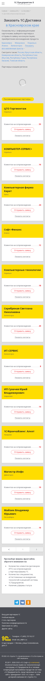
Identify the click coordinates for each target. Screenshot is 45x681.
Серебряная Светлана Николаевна (18, 310)
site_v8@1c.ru (22, 640)
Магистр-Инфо (14, 471)
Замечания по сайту (10, 626)
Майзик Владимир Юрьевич (16, 512)
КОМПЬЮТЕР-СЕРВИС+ (18, 149)
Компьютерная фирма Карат (18, 189)
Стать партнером (9, 620)
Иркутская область (33, 52)
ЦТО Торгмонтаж (15, 108)
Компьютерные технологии (22, 270)
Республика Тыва (18, 58)
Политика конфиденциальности (14, 623)
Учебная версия (8, 617)
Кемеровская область (11, 55)
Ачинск (5, 45)
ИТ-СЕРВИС (11, 350)
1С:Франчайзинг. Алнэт (19, 431)
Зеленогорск (16, 45)
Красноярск (7, 43)
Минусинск (20, 43)
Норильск (32, 43)
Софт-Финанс (13, 229)
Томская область (17, 60)
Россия (21, 52)
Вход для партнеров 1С (11, 614)
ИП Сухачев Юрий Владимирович (15, 391)
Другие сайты (7, 629)
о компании (34, 662)
